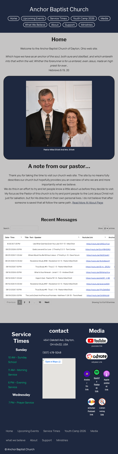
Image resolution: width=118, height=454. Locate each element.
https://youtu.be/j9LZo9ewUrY (98, 261)
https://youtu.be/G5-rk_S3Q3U (98, 266)
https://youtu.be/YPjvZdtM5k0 (98, 289)
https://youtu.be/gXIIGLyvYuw (98, 244)
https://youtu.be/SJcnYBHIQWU (97, 249)
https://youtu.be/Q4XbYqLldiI (98, 295)
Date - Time (9, 237)
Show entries (106, 228)
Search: (6, 228)
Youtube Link (87, 237)
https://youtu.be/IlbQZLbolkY (97, 255)
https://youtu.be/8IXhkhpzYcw (98, 272)
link (96, 391)
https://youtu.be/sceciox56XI (98, 284)
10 (40, 302)
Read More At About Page (87, 202)
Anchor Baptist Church (58, 9)
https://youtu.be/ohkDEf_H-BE (98, 278)
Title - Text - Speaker (33, 237)
